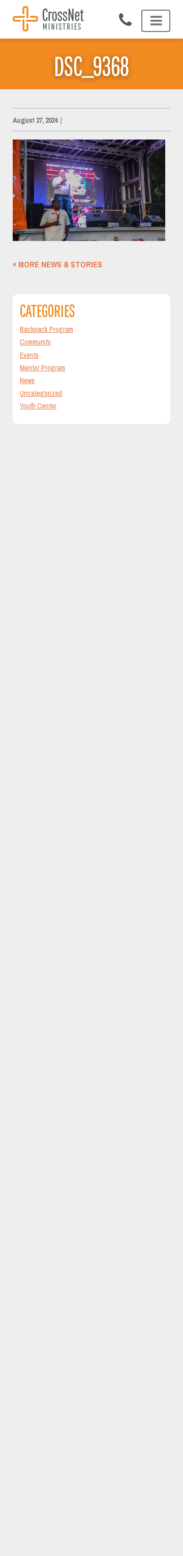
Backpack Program (46, 329)
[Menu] (155, 21)
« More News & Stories (57, 264)
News (27, 380)
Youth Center (38, 405)
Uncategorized (41, 393)
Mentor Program (42, 367)
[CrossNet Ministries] (48, 20)
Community (35, 342)
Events (29, 355)
